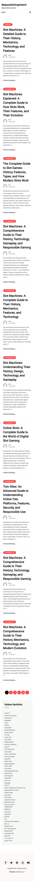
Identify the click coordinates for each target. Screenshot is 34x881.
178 (23, 692)
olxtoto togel (8, 792)
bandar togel (8, 732)
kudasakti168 (9, 833)
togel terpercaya (9, 730)
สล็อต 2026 (8, 766)
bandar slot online (10, 716)
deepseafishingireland (13, 4)
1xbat (6, 723)
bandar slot (8, 761)
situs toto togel (9, 756)
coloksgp (7, 783)
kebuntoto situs (9, 802)
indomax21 (8, 718)
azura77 (7, 713)
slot (5, 819)
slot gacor (7, 795)
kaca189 (7, 836)
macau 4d (7, 737)
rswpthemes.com (20, 872)
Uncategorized (9, 89)
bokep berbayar (9, 764)
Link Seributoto (9, 749)
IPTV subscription (10, 829)
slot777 (6, 785)
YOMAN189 (8, 807)
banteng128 (8, 831)
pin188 (6, 817)
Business (8, 24)
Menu (3, 12)
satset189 (7, 778)
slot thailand (8, 776)
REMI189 (7, 809)
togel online (8, 773)
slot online (7, 740)
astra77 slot (8, 841)
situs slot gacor (9, 804)
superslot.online (9, 800)
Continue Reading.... (9, 80)
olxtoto (6, 725)
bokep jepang (8, 742)
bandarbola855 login (11, 771)
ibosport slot (8, 826)
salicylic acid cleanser (11, 821)
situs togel (7, 752)
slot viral (7, 780)
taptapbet (7, 720)
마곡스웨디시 (9, 838)
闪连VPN (7, 759)
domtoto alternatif (10, 744)
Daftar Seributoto (10, 754)
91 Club (7, 735)
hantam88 (7, 728)
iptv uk (6, 824)
